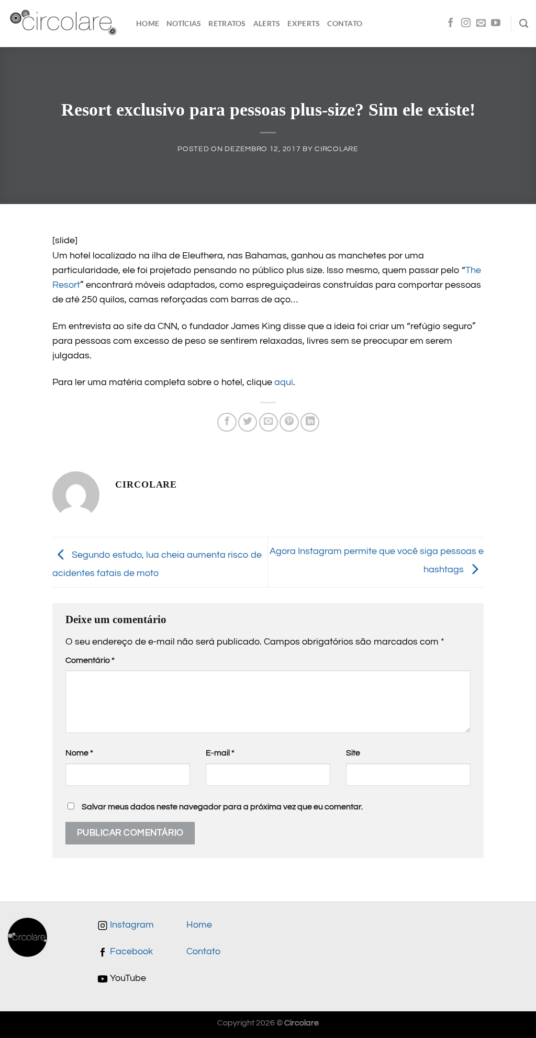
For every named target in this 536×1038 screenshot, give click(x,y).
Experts (303, 23)
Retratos (226, 23)
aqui (283, 382)
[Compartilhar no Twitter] (247, 422)
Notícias (183, 23)
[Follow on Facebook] (450, 23)
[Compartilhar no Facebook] (226, 422)
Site (353, 753)
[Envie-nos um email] (481, 23)
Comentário (90, 660)
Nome (79, 753)
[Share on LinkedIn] (309, 422)
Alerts (267, 23)
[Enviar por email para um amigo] (268, 422)
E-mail (220, 753)
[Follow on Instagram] (466, 23)
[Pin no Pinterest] (289, 422)
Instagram (131, 925)
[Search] (523, 23)
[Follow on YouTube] (495, 23)
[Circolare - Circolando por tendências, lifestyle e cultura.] (64, 24)
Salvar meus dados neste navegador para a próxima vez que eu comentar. (222, 807)
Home (147, 23)
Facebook (130, 951)
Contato (344, 23)
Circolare (336, 149)
